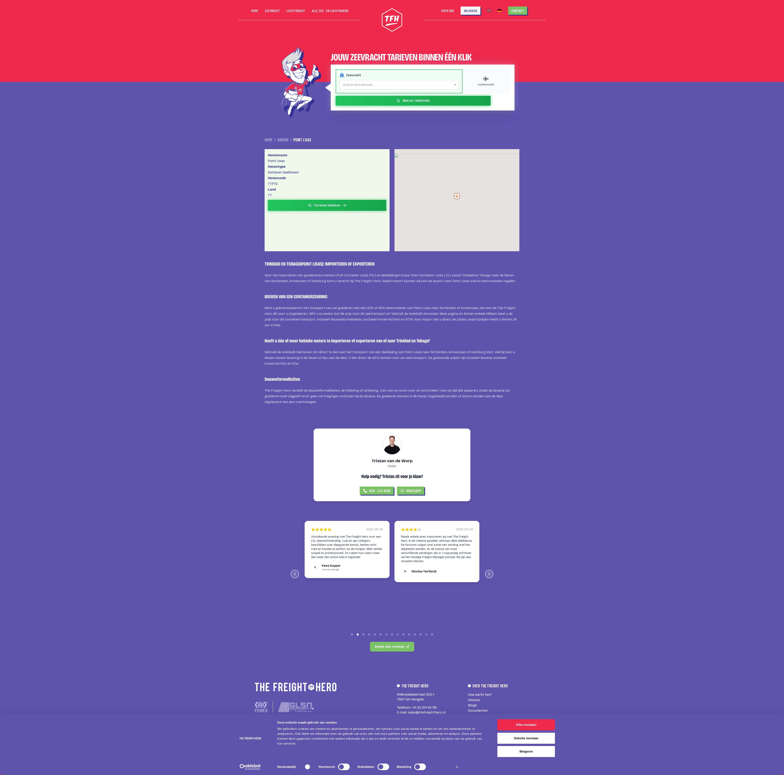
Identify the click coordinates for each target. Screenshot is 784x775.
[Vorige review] (295, 574)
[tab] (352, 634)
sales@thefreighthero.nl (426, 712)
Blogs (472, 705)
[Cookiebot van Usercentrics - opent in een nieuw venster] (250, 767)
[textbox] (399, 85)
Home (269, 139)
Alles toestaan (526, 724)
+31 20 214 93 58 (424, 707)
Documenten (478, 710)
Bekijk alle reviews (389, 647)
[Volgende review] (489, 574)
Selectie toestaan (526, 738)
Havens (282, 139)
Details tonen (442, 767)
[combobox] (399, 85)
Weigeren (526, 751)
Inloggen (470, 10)
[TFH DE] (500, 10)
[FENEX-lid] (261, 707)
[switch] (344, 767)
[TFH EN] (489, 10)
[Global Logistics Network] (296, 707)
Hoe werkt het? (480, 695)
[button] (457, 196)
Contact (517, 10)
